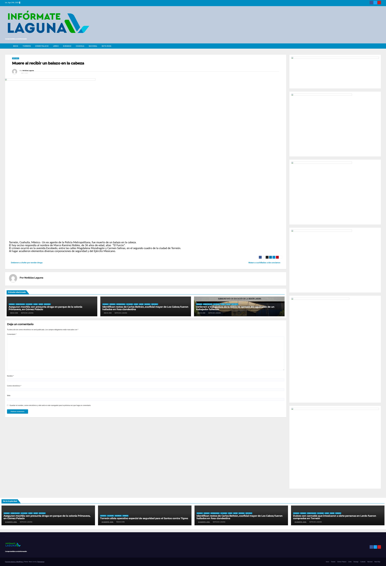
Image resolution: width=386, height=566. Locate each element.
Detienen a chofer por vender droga (26, 263)
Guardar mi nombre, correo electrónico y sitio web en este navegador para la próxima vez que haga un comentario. (50, 405)
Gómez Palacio (42, 46)
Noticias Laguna (28, 70)
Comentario (11, 334)
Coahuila (80, 46)
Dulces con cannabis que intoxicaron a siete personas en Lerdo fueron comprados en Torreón (334, 517)
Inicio (15, 46)
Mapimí (41, 304)
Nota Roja (106, 46)
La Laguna (29, 304)
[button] (379, 46)
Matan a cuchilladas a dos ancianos (264, 263)
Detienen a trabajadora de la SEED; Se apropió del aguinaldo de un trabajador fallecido (235, 308)
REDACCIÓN (120, 522)
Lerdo (56, 46)
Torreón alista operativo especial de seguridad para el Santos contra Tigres (144, 518)
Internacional (121, 304)
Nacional (93, 46)
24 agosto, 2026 (11, 522)
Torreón (27, 46)
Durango (67, 46)
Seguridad (118, 515)
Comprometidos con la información (16, 39)
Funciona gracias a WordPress (14, 561)
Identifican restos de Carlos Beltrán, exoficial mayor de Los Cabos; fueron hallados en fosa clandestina (145, 308)
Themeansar (40, 561)
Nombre (10, 376)
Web (8, 395)
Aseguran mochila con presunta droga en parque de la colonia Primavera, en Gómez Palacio (45, 308)
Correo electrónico (14, 386)
